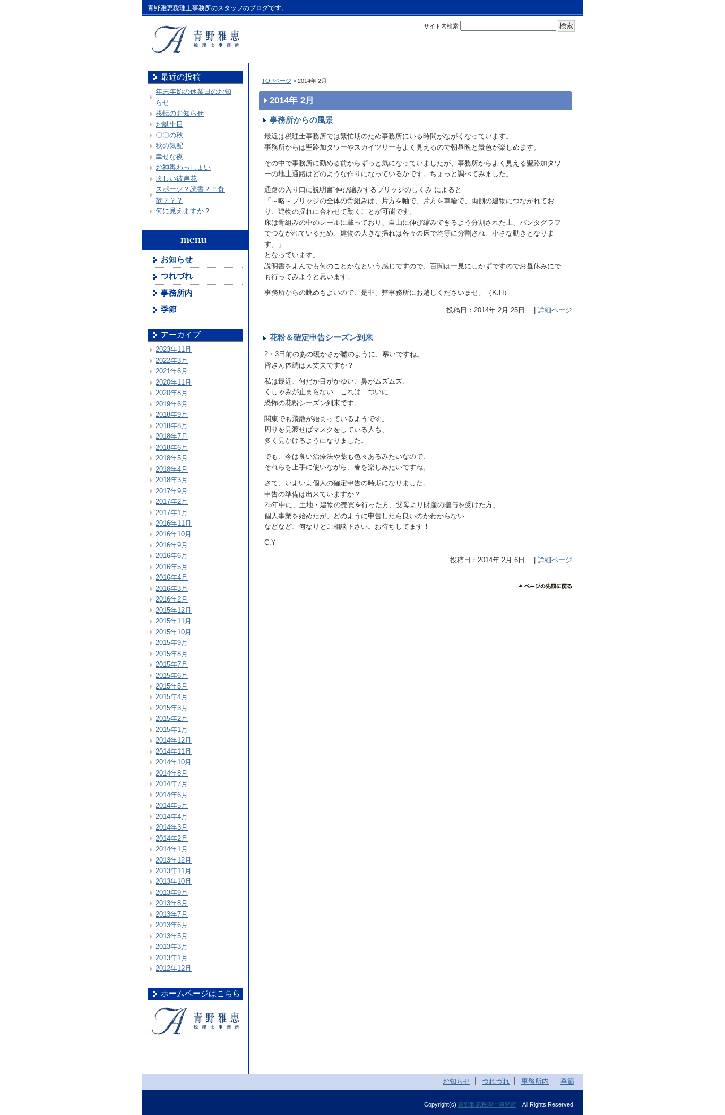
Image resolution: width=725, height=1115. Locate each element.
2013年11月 (174, 871)
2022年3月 (172, 360)
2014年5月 (172, 805)
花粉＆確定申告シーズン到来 (321, 337)
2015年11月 (174, 621)
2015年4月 (172, 697)
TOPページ (276, 80)
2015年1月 (172, 730)
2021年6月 (172, 371)
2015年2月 (172, 718)
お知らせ (177, 259)
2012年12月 (174, 968)
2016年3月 (172, 589)
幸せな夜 (169, 157)
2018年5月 (172, 458)
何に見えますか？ (183, 211)
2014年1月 (172, 849)
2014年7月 (172, 784)
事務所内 (177, 293)
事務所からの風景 (301, 120)
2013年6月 (172, 925)
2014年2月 (172, 838)
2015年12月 (174, 610)
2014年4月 (172, 817)
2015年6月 (172, 676)
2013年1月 (172, 958)
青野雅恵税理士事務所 (487, 1104)
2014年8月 (172, 773)
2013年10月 (174, 881)
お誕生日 (169, 124)
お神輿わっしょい (183, 167)
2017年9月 (172, 491)
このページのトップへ (545, 586)
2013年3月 (172, 947)
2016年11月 (174, 523)
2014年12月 (174, 740)
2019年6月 (172, 404)
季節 (169, 309)
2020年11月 (174, 382)
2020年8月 (172, 393)
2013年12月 (174, 860)
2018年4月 (172, 469)
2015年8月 (172, 654)
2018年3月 (172, 480)
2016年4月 (172, 577)
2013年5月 (172, 936)
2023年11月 (174, 349)
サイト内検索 (441, 26)
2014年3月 (172, 827)
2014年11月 (174, 751)
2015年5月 (172, 686)
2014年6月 (172, 795)
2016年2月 (172, 599)
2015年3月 (172, 708)
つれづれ (177, 276)
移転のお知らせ (180, 113)
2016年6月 (172, 556)
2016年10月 (174, 534)
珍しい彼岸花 (176, 178)
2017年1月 (172, 513)
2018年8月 (172, 426)
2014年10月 (174, 762)
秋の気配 (169, 146)
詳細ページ (555, 310)
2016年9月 (172, 545)
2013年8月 (172, 903)
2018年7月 (172, 436)
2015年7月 (172, 664)
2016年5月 (172, 567)
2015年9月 (172, 643)
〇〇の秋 (169, 135)
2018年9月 (172, 415)
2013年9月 (172, 892)
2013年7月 (172, 914)
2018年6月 (172, 447)
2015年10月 (174, 632)
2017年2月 (172, 502)
